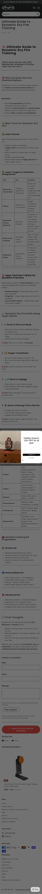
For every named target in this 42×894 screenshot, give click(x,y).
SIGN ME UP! (31, 454)
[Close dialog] (22, 460)
